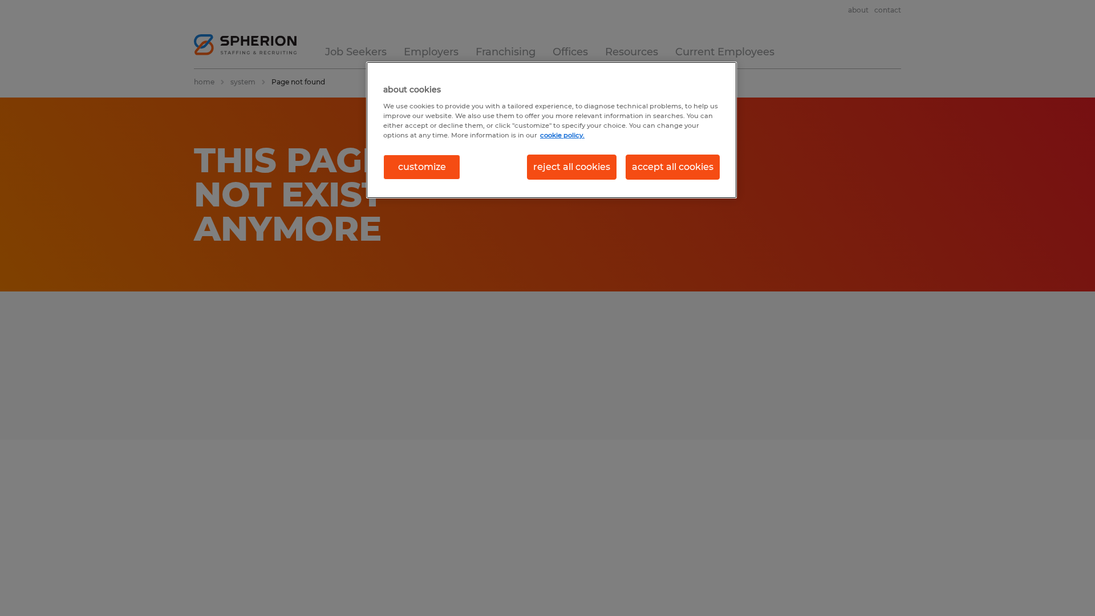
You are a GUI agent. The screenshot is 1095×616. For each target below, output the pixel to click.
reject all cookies (571, 166)
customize (422, 166)
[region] (551, 130)
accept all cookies (672, 166)
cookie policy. (562, 135)
